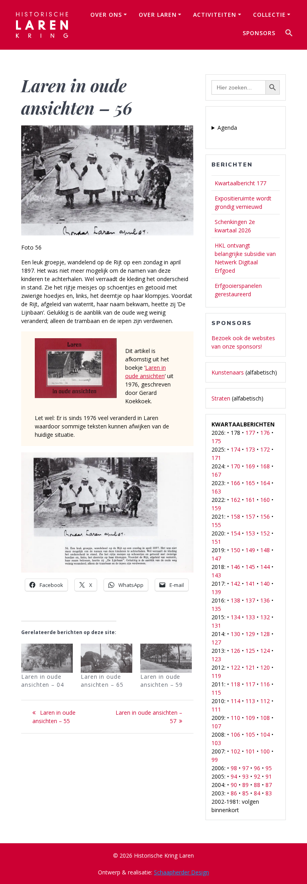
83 (268, 793)
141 (250, 583)
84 (257, 793)
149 (250, 550)
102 (235, 751)
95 (268, 768)
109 (250, 717)
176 (265, 432)
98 (234, 768)
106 (235, 734)
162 (235, 499)
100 (265, 751)
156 (265, 516)
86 (234, 793)
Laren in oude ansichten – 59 (161, 680)
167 (216, 474)
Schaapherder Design (181, 872)
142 (235, 583)
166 (235, 483)
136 (265, 600)
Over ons (106, 14)
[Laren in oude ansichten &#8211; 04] (47, 658)
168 (265, 466)
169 (250, 466)
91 (268, 776)
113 (250, 701)
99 (214, 759)
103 (216, 743)
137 (250, 600)
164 (265, 483)
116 (265, 684)
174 (235, 449)
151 (216, 541)
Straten (220, 398)
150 (235, 550)
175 (216, 441)
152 (265, 533)
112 (265, 701)
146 (235, 567)
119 (216, 676)
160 (265, 499)
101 (250, 751)
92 (257, 776)
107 (216, 726)
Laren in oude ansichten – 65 (102, 680)
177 (250, 432)
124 (265, 650)
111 (216, 709)
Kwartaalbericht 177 (240, 183)
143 (216, 575)
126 (235, 650)
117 (250, 684)
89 (245, 785)
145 (250, 567)
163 (216, 491)
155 (216, 525)
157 (250, 516)
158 (235, 516)
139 (216, 592)
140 (265, 583)
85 (245, 793)
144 (265, 567)
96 (257, 768)
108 (265, 717)
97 (245, 768)
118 (235, 684)
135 (216, 608)
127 (216, 642)
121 (250, 667)
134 (235, 617)
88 (257, 785)
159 (216, 508)
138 (235, 600)
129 (250, 634)
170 (235, 466)
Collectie (269, 14)
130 (235, 634)
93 (245, 776)
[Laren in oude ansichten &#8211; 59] (166, 658)
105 (250, 734)
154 (235, 533)
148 (265, 550)
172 (265, 449)
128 (265, 634)
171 (216, 458)
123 (216, 659)
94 (234, 776)
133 (250, 617)
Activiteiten (214, 14)
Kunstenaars (227, 372)
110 (235, 717)
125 (250, 650)
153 (250, 533)
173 (250, 449)
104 (265, 734)
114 (235, 701)
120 (265, 667)
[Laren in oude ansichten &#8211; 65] (106, 658)
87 (268, 785)
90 (234, 785)
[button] (289, 34)
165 (250, 483)
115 (216, 692)
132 (265, 617)
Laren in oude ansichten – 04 (42, 680)
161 (250, 499)
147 (216, 558)
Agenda (227, 127)
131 (216, 625)
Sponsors (259, 33)
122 (235, 667)
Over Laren (158, 14)
